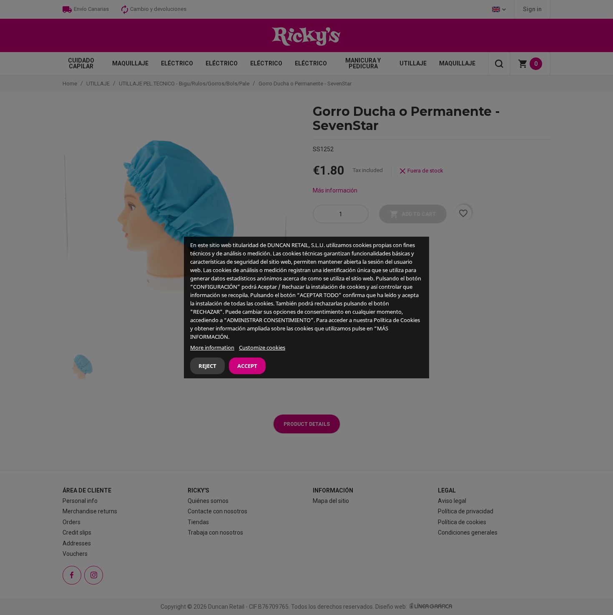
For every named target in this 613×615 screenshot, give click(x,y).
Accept (247, 366)
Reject (207, 366)
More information (212, 347)
